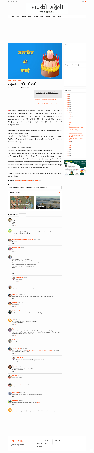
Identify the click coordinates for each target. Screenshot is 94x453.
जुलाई (70, 122)
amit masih (15, 400)
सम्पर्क (46, 443)
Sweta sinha (15, 294)
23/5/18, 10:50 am (24, 218)
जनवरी (70, 147)
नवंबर (70, 114)
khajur (38, 402)
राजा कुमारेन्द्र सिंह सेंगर (16, 348)
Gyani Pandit (15, 392)
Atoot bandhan (16, 229)
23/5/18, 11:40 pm (23, 310)
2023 (68, 100)
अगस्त (70, 120)
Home (12, 16)
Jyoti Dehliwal (19, 277)
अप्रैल (70, 141)
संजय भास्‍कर (14, 375)
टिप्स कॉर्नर (36, 16)
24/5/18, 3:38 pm (17, 328)
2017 (68, 149)
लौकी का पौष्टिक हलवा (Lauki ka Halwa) (76, 127)
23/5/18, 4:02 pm (23, 286)
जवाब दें (13, 225)
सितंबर (70, 118)
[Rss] (16, 1)
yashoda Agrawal (16, 218)
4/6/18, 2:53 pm (22, 392)
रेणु (12, 329)
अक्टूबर (70, 116)
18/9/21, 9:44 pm (21, 409)
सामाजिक (47, 16)
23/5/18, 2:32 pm (27, 256)
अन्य (58, 16)
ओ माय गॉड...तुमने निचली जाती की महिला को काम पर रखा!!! (46, 104)
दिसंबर (70, 112)
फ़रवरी (70, 145)
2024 (68, 98)
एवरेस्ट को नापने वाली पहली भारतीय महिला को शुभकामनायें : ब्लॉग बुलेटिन (39, 350)
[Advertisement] (47, 30)
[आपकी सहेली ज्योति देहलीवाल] (47, 13)
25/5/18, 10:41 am (26, 357)
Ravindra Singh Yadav (17, 256)
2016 (68, 151)
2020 (68, 106)
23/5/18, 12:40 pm (37, 239)
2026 (68, 94)
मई (69, 126)
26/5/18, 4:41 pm (26, 384)
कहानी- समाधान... (38, 102)
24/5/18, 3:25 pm (17, 319)
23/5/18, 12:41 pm (24, 247)
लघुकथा (19, 80)
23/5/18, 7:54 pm (20, 302)
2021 (68, 104)
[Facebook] (8, 1)
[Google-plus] (11, 1)
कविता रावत (14, 302)
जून (69, 124)
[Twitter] (13, 1)
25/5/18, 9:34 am (24, 348)
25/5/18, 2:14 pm (21, 375)
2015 (68, 153)
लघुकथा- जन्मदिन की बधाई (73, 129)
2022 (68, 102)
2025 (68, 96)
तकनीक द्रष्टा (39, 446)
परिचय (18, 16)
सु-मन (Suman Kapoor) (17, 384)
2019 (68, 108)
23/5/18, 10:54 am (23, 229)
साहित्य (23, 16)
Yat (13, 319)
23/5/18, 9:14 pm (26, 277)
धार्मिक (54, 16)
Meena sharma (16, 286)
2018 (68, 110)
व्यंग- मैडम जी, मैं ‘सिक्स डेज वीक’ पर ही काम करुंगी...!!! (45, 99)
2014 (68, 155)
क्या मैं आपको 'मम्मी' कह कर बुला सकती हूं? (75, 133)
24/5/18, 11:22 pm (24, 339)
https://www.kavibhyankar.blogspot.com (22, 239)
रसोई (29, 16)
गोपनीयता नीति (46, 440)
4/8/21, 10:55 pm (21, 400)
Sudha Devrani (16, 311)
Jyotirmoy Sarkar (16, 247)
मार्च (69, 143)
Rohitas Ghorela (16, 340)
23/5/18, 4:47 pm (22, 294)
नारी (41, 16)
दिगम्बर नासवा (14, 366)
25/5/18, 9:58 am (21, 366)
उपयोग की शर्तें (39, 443)
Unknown (14, 409)
